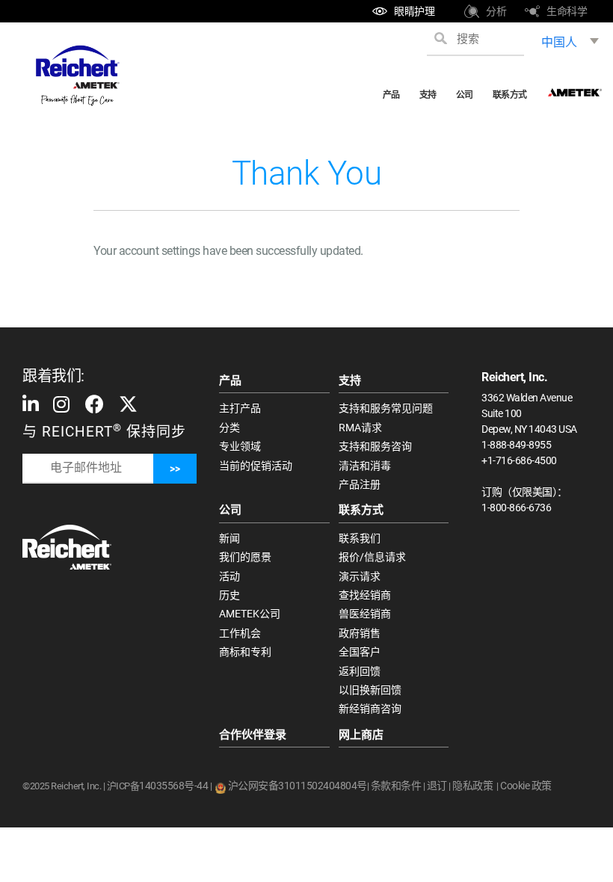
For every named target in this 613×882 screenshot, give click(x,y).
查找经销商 (365, 595)
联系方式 (510, 95)
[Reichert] (76, 75)
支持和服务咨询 (375, 446)
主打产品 (240, 408)
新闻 (229, 538)
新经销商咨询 (370, 709)
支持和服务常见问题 (386, 408)
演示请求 (360, 576)
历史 (229, 595)
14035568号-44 (173, 786)
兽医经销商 (365, 614)
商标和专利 (245, 652)
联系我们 (360, 538)
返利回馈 (360, 671)
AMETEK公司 (249, 614)
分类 (229, 428)
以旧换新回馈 (370, 690)
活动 (229, 576)
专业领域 (240, 446)
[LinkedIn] (32, 404)
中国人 (559, 42)
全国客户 (360, 652)
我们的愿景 (245, 557)
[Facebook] (95, 404)
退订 (437, 786)
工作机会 (240, 633)
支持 (428, 95)
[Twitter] (129, 404)
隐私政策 (472, 786)
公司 (464, 95)
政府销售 (360, 633)
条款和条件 (396, 786)
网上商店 (361, 734)
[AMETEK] (575, 87)
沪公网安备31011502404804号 (297, 786)
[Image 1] (66, 547)
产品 (391, 95)
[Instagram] (61, 404)
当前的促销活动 (255, 466)
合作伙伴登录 (252, 734)
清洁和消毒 (365, 466)
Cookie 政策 (526, 786)
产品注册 (360, 484)
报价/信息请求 (372, 557)
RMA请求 (360, 428)
